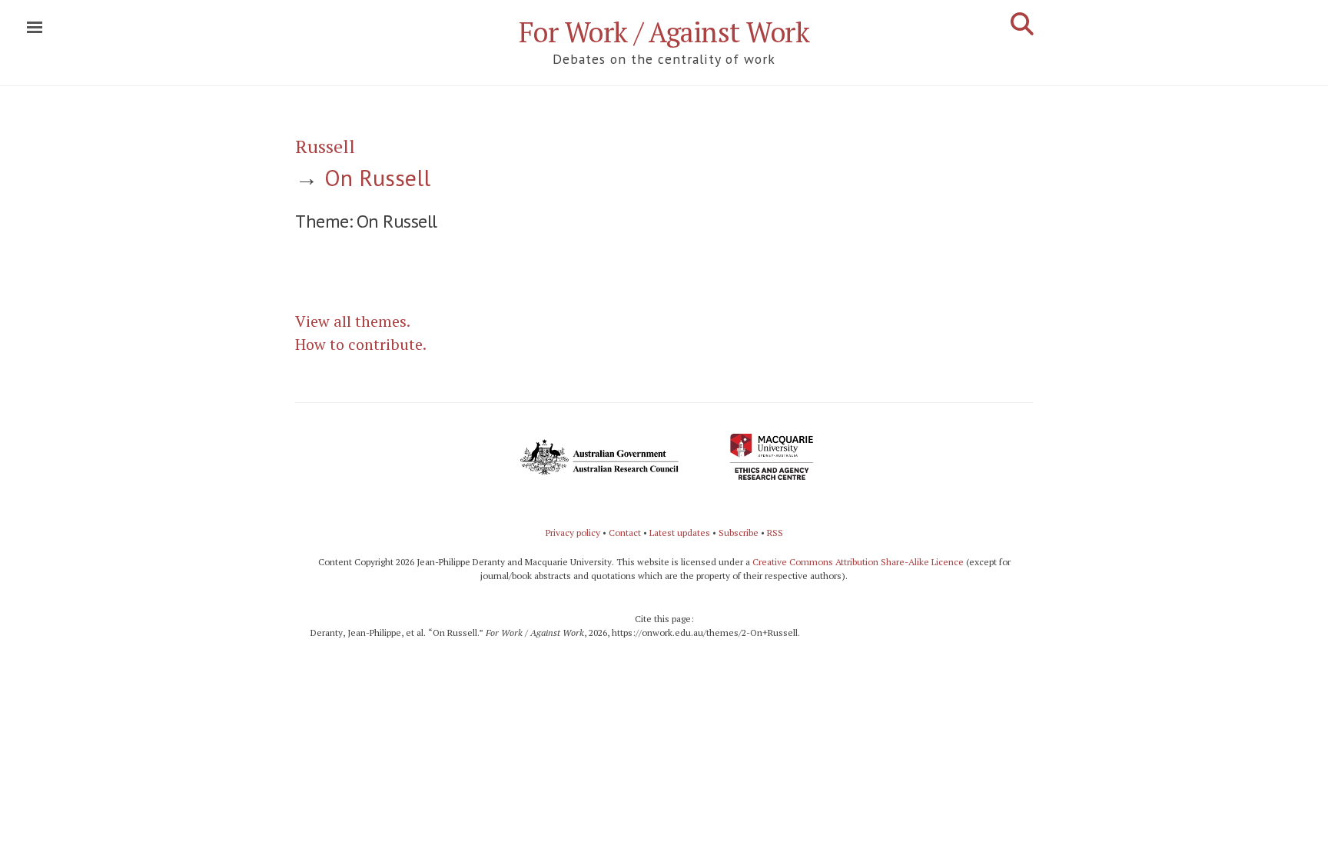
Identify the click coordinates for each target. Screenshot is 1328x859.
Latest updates (679, 532)
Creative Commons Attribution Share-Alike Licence (858, 562)
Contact (625, 532)
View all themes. (352, 321)
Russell (325, 146)
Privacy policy (573, 532)
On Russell (377, 177)
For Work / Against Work (664, 32)
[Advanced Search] (1022, 23)
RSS (775, 532)
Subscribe (739, 532)
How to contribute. (361, 344)
